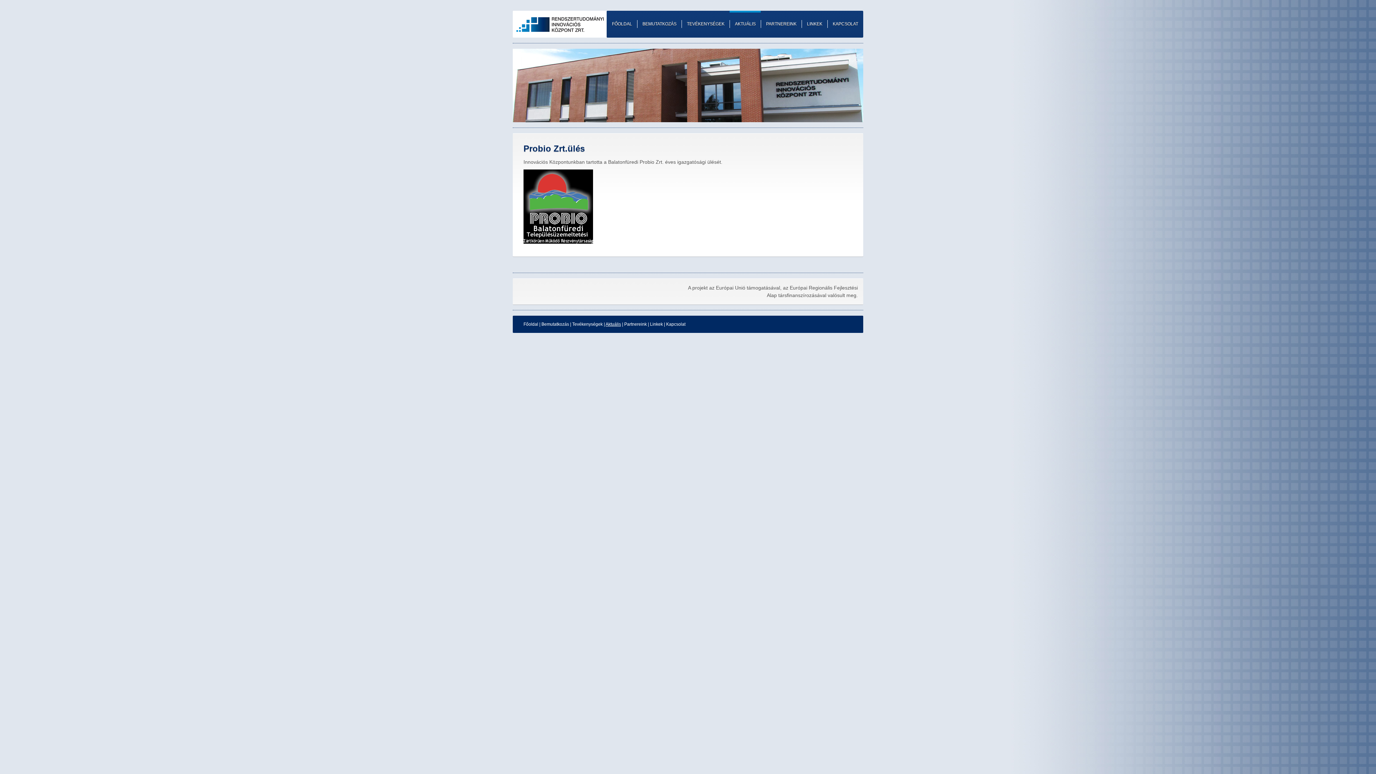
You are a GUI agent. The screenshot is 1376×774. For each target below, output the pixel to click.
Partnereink (635, 324)
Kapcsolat (675, 324)
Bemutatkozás (555, 324)
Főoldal (531, 324)
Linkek (656, 324)
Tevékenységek (587, 324)
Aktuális (613, 324)
